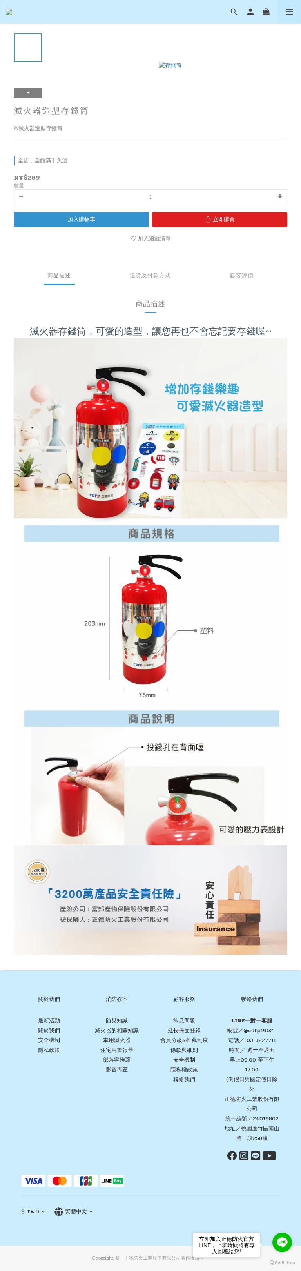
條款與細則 (184, 1050)
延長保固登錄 (184, 1030)
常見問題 (184, 1021)
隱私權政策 (184, 1070)
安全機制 (49, 1040)
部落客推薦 (117, 1060)
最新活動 (49, 1021)
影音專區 (117, 1070)
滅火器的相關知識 (117, 1030)
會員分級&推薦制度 (184, 1040)
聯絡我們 (184, 1079)
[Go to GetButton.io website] (282, 1263)
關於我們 (49, 1030)
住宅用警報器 (116, 1050)
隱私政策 (49, 1050)
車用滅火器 (117, 1040)
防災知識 (117, 1021)
